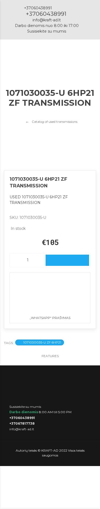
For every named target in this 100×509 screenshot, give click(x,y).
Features (50, 356)
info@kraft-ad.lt (47, 20)
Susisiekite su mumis (46, 31)
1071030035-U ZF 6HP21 (42, 342)
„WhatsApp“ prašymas (50, 318)
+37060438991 (46, 13)
